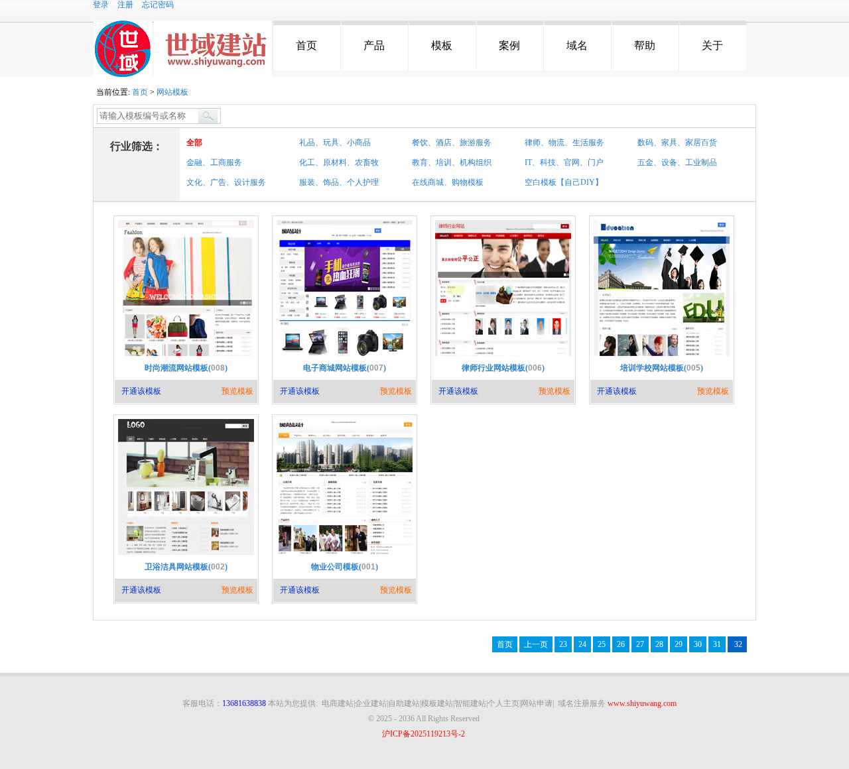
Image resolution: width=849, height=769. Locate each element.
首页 (306, 45)
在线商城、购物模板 (448, 182)
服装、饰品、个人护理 (339, 182)
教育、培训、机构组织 (451, 162)
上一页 (536, 644)
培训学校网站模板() (661, 368)
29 (679, 644)
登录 (101, 4)
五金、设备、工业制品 (677, 162)
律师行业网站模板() (503, 368)
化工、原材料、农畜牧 (339, 162)
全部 (194, 142)
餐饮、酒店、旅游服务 (451, 142)
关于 (712, 45)
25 (602, 644)
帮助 (644, 45)
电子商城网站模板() (344, 368)
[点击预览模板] (186, 354)
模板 (441, 45)
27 (640, 644)
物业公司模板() (344, 566)
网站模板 (172, 92)
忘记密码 (158, 4)
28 (659, 644)
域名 (577, 45)
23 (563, 644)
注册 (125, 4)
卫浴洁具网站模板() (186, 566)
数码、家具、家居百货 (677, 142)
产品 (374, 45)
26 (621, 644)
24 (582, 644)
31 (717, 644)
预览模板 (237, 391)
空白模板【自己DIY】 (564, 182)
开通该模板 (141, 391)
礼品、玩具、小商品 (335, 142)
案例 (509, 45)
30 (698, 644)
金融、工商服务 (214, 162)
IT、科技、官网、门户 (564, 162)
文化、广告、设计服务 (226, 182)
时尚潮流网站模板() (186, 368)
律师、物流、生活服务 (564, 142)
